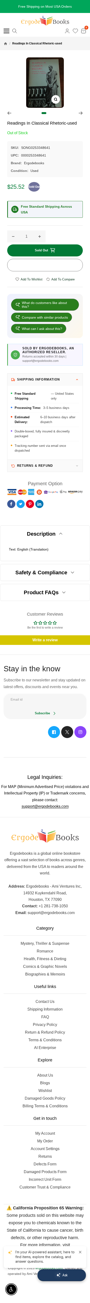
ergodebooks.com (49, 1268)
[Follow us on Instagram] (80, 732)
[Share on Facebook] (11, 504)
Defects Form (45, 1164)
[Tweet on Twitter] (21, 504)
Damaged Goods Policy (45, 1098)
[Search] (15, 31)
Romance (45, 951)
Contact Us (45, 1002)
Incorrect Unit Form (45, 1179)
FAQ (45, 1017)
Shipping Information (45, 1009)
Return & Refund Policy (45, 1032)
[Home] (5, 43)
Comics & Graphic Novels (45, 966)
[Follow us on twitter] (67, 732)
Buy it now (45, 265)
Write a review (45, 640)
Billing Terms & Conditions (45, 1106)
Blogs (45, 1083)
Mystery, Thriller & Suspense (45, 943)
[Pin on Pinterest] (30, 504)
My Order (45, 1141)
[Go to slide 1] (44, 113)
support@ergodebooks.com (45, 806)
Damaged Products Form (45, 1172)
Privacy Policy (45, 1025)
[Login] (67, 31)
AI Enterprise (45, 1048)
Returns (45, 1156)
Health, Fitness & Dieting (45, 959)
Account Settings (45, 1149)
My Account (45, 1133)
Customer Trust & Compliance (45, 1187)
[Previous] (9, 113)
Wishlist (45, 1091)
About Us (45, 1075)
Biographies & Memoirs (45, 974)
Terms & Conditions (45, 1040)
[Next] (81, 113)
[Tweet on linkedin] (39, 504)
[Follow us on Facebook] (54, 732)
